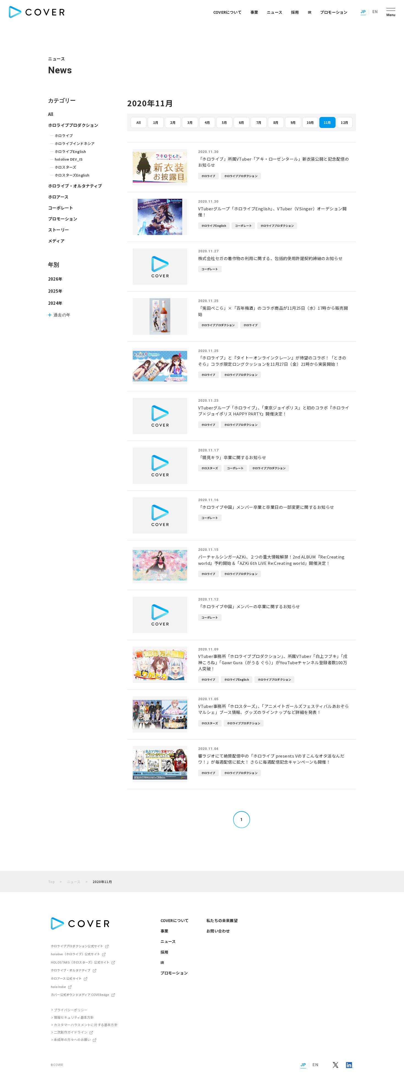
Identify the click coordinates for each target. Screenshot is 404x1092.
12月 (344, 122)
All (138, 122)
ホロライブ (64, 135)
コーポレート (60, 208)
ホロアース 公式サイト (66, 978)
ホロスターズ (65, 167)
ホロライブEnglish (70, 151)
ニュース (274, 12)
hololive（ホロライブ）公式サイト (75, 954)
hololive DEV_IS (68, 159)
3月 (190, 122)
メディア (56, 241)
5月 (224, 122)
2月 (172, 122)
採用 (295, 12)
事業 (254, 12)
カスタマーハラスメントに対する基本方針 (86, 1024)
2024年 (55, 303)
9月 (293, 122)
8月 (275, 122)
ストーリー (58, 230)
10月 (310, 122)
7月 (258, 122)
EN (375, 12)
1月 (155, 122)
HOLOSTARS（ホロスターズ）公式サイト (80, 962)
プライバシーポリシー (70, 1009)
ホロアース (58, 197)
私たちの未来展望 (222, 920)
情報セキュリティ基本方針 (74, 1017)
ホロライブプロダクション (73, 125)
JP (363, 12)
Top (51, 881)
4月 (207, 122)
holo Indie (58, 986)
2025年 (55, 291)
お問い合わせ (218, 931)
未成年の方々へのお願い (72, 1039)
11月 (327, 122)
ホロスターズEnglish (72, 175)
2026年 (55, 279)
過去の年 (62, 314)
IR (309, 12)
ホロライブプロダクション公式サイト (77, 946)
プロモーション (333, 12)
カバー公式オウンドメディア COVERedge (80, 994)
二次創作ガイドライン (70, 1032)
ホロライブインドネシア (75, 143)
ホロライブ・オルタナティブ (75, 186)
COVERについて (227, 12)
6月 (241, 122)
